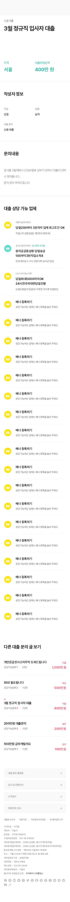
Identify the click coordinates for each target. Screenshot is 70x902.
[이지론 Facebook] (36, 880)
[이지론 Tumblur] (32, 880)
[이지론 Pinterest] (23, 880)
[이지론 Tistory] (45, 880)
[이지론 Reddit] (18, 880)
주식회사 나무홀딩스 (34, 873)
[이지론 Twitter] (27, 880)
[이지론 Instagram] (9, 880)
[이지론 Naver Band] (41, 880)
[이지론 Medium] (14, 880)
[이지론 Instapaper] (50, 880)
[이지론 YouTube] (5, 884)
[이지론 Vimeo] (63, 880)
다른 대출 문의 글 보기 (22, 647)
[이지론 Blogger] (5, 880)
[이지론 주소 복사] (9, 884)
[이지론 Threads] (59, 880)
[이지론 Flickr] (54, 880)
